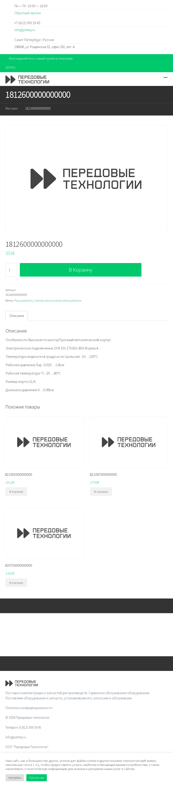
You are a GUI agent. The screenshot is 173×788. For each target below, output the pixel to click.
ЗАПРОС (10, 67)
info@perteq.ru (24, 30)
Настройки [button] (14, 778)
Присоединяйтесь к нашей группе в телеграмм (41, 58)
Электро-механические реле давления (57, 301)
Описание (16, 316)
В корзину (80, 269)
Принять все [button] (36, 778)
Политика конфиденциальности (28, 708)
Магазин (11, 108)
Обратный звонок (27, 13)
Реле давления (23, 301)
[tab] (16, 316)
